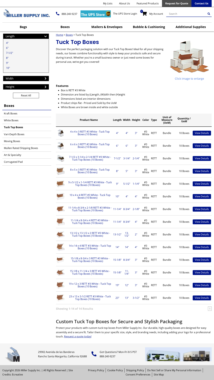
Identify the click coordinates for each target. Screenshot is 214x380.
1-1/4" (136, 183)
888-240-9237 (69, 14)
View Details (202, 133)
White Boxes (11, 120)
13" (127, 298)
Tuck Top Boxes (13, 127)
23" (117, 298)
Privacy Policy (96, 370)
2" (136, 234)
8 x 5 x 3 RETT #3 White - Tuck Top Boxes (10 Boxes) (90, 171)
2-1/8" (136, 209)
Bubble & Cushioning (149, 27)
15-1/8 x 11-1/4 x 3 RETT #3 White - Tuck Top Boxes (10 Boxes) (90, 272)
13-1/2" (117, 234)
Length (117, 120)
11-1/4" (117, 209)
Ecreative (17, 374)
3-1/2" (136, 298)
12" (127, 285)
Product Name (89, 120)
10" (8, 68)
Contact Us (201, 3)
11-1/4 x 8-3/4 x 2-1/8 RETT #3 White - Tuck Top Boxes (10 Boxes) (90, 209)
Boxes (65, 27)
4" (7, 43)
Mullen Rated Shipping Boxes (21, 148)
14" (117, 247)
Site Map (159, 374)
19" (117, 285)
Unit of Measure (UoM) (167, 120)
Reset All (26, 95)
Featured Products (148, 3)
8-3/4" (126, 209)
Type (154, 120)
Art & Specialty (12, 155)
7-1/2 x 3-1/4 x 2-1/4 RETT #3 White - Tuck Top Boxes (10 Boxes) (90, 158)
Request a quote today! (77, 336)
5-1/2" (126, 183)
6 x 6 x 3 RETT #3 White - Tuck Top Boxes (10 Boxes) (90, 146)
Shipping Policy (135, 370)
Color (145, 120)
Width (126, 120)
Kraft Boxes (10, 113)
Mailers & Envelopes (107, 27)
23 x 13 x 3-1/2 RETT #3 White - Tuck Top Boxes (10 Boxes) (90, 298)
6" (7, 48)
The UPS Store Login (125, 13)
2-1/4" (136, 158)
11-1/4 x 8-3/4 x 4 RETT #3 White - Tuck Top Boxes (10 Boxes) (90, 222)
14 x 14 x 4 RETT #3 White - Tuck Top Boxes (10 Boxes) (90, 247)
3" (136, 133)
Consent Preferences (138, 374)
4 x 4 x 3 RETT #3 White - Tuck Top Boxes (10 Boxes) (90, 133)
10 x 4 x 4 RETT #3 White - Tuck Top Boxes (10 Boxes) (90, 196)
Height (136, 120)
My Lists (107, 3)
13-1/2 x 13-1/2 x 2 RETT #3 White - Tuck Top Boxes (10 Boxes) (90, 234)
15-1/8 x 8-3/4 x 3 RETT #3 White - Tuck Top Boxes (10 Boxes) (90, 260)
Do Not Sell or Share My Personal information (174, 370)
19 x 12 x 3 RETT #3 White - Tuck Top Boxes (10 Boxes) (90, 285)
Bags (23, 27)
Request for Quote (176, 3)
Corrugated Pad (13, 162)
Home (59, 35)
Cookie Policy (115, 370)
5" (127, 171)
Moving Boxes (12, 141)
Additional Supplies (191, 27)
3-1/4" (126, 158)
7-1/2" (9, 53)
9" (7, 63)
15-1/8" (117, 260)
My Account (156, 13)
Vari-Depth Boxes (14, 134)
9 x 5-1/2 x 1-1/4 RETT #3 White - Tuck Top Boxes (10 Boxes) (90, 184)
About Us (124, 3)
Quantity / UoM (184, 120)
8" (7, 58)
